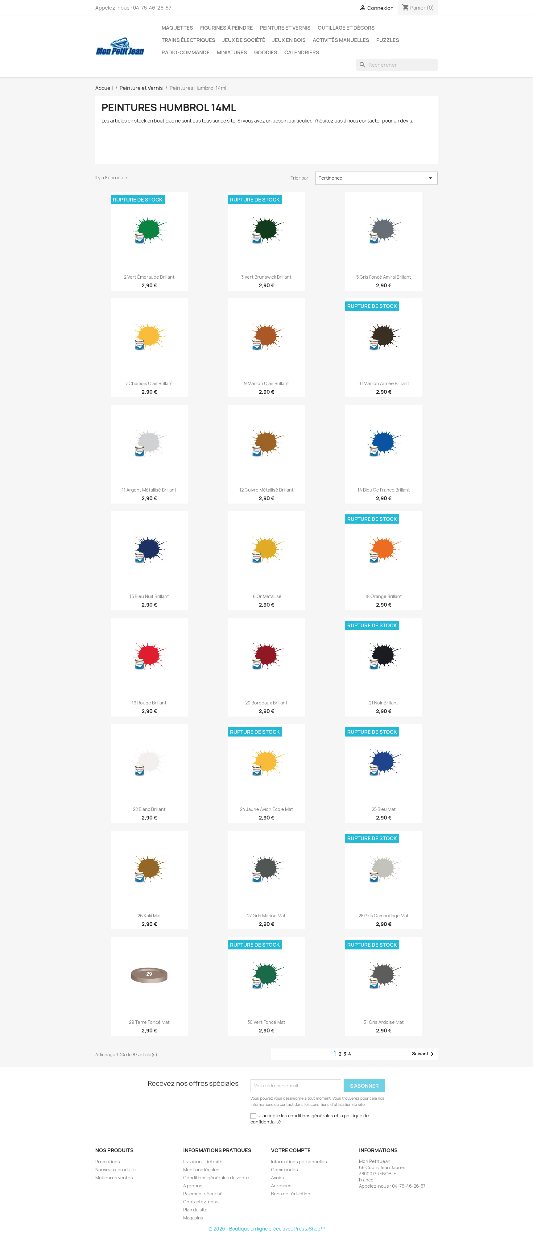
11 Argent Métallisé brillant (149, 490)
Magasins (193, 1218)
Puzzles (387, 40)
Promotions (107, 1161)
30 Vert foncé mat (266, 1022)
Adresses (281, 1186)
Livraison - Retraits (202, 1161)
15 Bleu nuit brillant (149, 596)
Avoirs (277, 1178)
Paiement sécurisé (203, 1194)
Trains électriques (188, 40)
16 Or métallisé (266, 596)
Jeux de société (243, 40)
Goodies (265, 52)
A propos (192, 1186)
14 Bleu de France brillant (383, 490)
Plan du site (195, 1210)
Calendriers (301, 52)
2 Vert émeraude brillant (149, 277)
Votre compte (291, 1150)
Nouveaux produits (115, 1170)
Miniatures (232, 52)
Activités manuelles (341, 40)
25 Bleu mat (384, 809)
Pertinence (377, 178)
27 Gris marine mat (266, 916)
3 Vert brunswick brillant (266, 277)
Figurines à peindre (226, 27)
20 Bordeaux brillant (266, 703)
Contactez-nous (201, 1202)
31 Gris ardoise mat (384, 1022)
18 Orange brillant (383, 596)
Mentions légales (201, 1170)
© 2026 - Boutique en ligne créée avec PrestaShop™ (267, 1229)
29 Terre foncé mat (149, 1022)
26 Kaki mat (149, 916)
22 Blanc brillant (149, 809)
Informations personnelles (299, 1161)
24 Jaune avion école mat (266, 809)
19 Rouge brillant (149, 703)
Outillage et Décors (346, 27)
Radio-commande (186, 52)
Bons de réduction (290, 1194)
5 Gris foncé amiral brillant (383, 277)
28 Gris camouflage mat (383, 916)
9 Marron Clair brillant (266, 383)
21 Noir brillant (383, 703)
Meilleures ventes (114, 1178)
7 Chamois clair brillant (149, 383)
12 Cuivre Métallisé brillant (266, 490)
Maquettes (177, 27)
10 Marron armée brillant (383, 383)
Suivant (424, 1054)
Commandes (284, 1170)
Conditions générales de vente (216, 1178)
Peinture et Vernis (285, 27)
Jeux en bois (289, 40)
